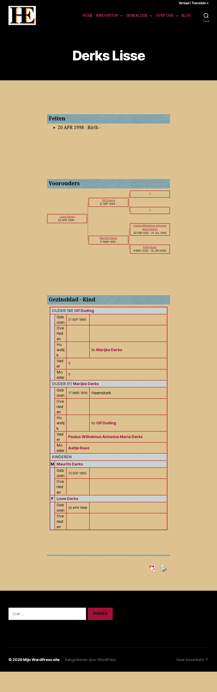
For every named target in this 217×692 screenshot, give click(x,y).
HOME (87, 15)
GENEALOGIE (137, 15)
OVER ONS (165, 15)
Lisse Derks (67, 498)
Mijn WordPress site (41, 659)
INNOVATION (107, 15)
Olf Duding (84, 310)
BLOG (186, 15)
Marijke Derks (86, 384)
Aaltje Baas (78, 448)
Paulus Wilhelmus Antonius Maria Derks (105, 436)
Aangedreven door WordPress (90, 659)
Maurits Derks (70, 464)
